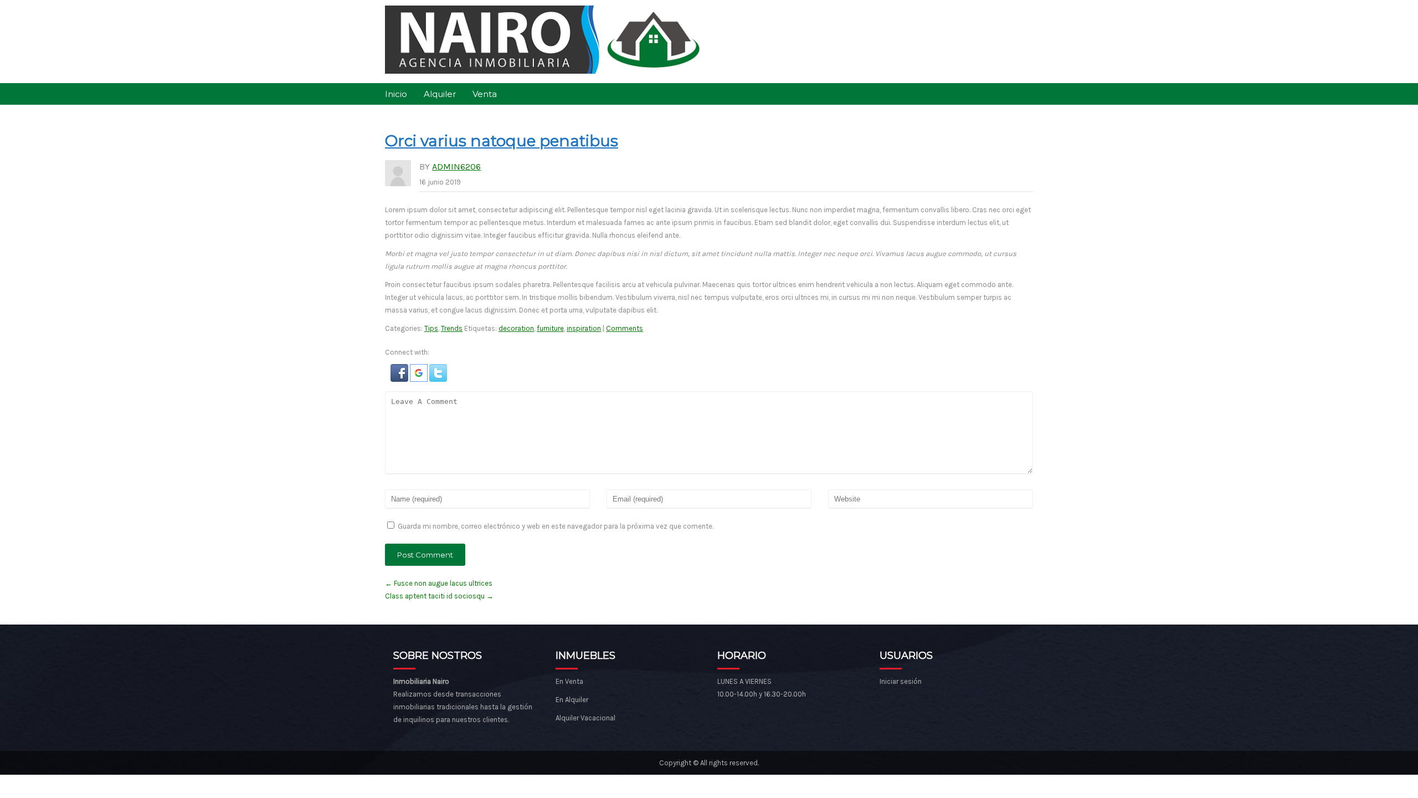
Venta (484, 94)
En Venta (569, 681)
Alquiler (440, 94)
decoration (516, 328)
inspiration (584, 328)
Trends (452, 328)
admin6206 (456, 166)
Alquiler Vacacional (585, 718)
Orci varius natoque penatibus (501, 140)
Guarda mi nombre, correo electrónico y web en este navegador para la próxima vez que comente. (555, 526)
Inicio (396, 94)
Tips (431, 328)
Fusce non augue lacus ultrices (438, 583)
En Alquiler (572, 699)
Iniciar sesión (901, 681)
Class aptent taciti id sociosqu (439, 596)
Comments (624, 328)
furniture (550, 328)
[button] (400, 379)
